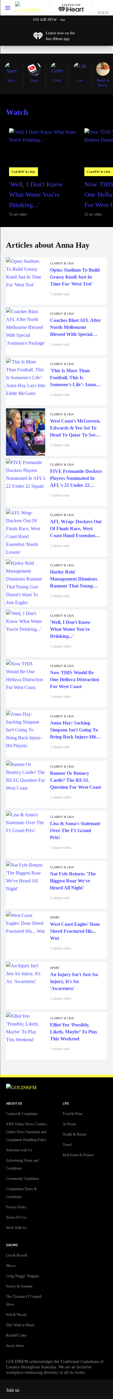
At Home (69, 1124)
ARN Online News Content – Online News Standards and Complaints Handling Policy (27, 1132)
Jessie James (15, 1346)
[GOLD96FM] (28, 7)
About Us (14, 1103)
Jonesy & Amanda (19, 1286)
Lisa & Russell (16, 1255)
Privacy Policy (16, 1207)
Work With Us (16, 1228)
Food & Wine (72, 1114)
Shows (12, 1245)
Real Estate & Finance (78, 1155)
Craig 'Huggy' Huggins (22, 1276)
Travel (67, 1145)
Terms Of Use (16, 1217)
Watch (17, 112)
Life (66, 1103)
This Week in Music (20, 1325)
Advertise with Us (19, 1150)
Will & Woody (16, 1315)
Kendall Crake (16, 1335)
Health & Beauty (74, 1134)
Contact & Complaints (22, 1114)
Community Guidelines (22, 1178)
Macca (10, 1265)
